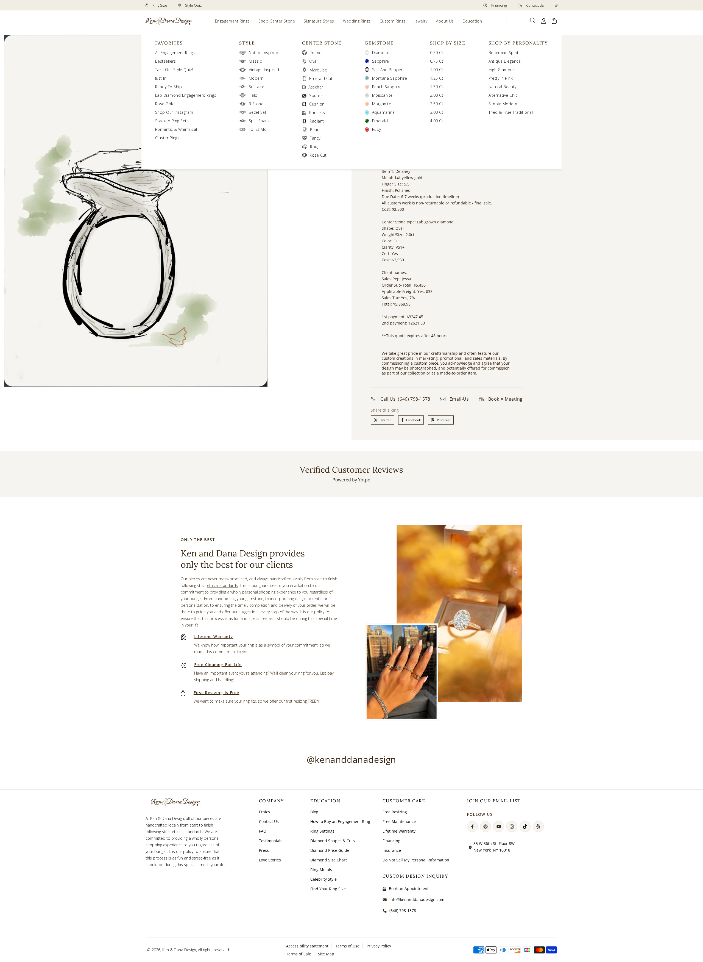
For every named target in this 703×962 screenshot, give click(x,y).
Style (247, 43)
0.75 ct (436, 61)
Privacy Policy (379, 946)
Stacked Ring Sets (172, 120)
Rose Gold (165, 103)
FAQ (262, 831)
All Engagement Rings (175, 52)
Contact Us (534, 5)
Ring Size (159, 5)
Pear (314, 129)
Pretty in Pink (501, 78)
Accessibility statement (307, 946)
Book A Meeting (505, 399)
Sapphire (380, 61)
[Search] (533, 20)
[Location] (556, 5)
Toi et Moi (258, 129)
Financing (498, 5)
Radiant (316, 121)
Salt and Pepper (387, 69)
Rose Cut (318, 155)
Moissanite (382, 95)
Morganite (381, 103)
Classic (255, 61)
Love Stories (270, 860)
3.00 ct (436, 112)
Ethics (264, 811)
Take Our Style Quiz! (174, 69)
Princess (317, 112)
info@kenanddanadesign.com (416, 899)
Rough (316, 146)
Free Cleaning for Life (218, 664)
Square (316, 95)
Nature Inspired (263, 52)
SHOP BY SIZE (447, 43)
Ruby (376, 129)
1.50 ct (436, 86)
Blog (314, 811)
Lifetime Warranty (213, 636)
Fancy (315, 138)
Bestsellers (165, 61)
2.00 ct (436, 95)
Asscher (315, 87)
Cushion (316, 104)
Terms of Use (347, 946)
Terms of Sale (298, 954)
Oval (313, 61)
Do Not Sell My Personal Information (416, 860)
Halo (253, 95)
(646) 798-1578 (402, 910)
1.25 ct (436, 78)
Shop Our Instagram (174, 112)
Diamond (380, 52)
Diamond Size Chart (328, 860)
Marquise (318, 70)
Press (264, 850)
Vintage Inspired (264, 69)
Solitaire (256, 86)
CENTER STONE (322, 43)
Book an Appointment (409, 888)
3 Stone (256, 103)
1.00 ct (436, 69)
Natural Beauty (503, 86)
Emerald (380, 120)
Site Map (326, 954)
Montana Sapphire (389, 78)
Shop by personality (518, 43)
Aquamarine (383, 112)
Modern (256, 78)
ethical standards (222, 585)
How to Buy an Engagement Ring (340, 821)
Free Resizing (395, 811)
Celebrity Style (323, 879)
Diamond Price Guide (329, 850)
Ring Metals (321, 869)
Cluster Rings (167, 137)
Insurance (392, 850)
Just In (160, 78)
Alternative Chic (503, 95)
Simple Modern (503, 103)
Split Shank (259, 120)
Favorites (169, 43)
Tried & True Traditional (511, 112)
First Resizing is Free (216, 692)
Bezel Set (257, 112)
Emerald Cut (321, 78)
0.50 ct (436, 52)
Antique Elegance (505, 61)
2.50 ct (436, 103)
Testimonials (270, 840)
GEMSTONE (379, 43)
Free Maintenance (399, 821)
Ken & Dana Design (179, 949)
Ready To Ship (168, 86)
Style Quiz (193, 5)
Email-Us (459, 399)
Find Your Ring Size (328, 888)
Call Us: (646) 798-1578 (405, 399)
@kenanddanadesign (351, 759)
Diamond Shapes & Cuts (332, 840)
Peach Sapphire (387, 86)
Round (315, 52)
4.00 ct (436, 120)
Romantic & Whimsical (176, 129)
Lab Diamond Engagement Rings (185, 95)
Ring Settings (322, 831)
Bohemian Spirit (504, 52)
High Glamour (501, 69)
